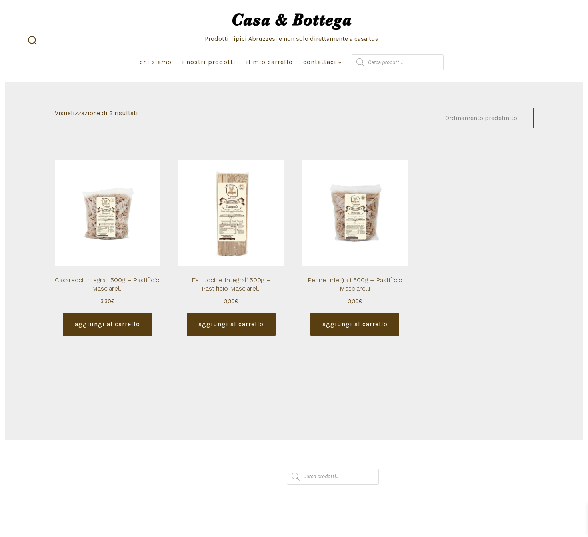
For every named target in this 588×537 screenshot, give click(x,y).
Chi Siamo (156, 62)
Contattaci (319, 62)
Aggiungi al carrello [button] (107, 324)
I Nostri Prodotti (209, 62)
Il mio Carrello (269, 62)
